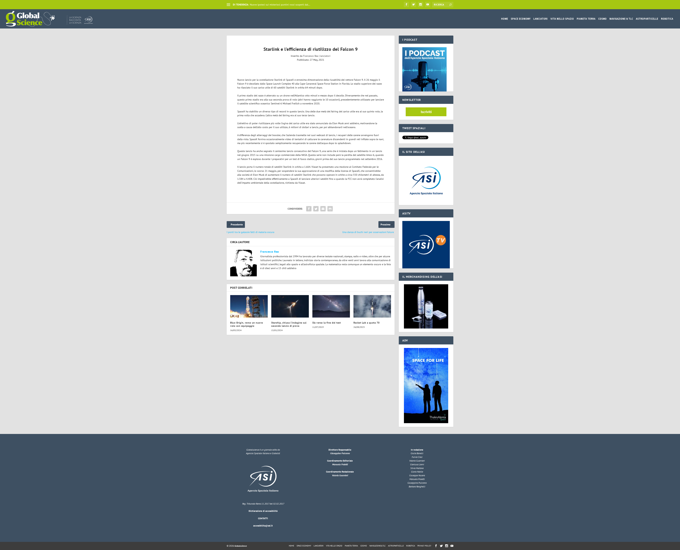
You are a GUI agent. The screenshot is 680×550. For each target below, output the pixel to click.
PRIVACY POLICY (424, 546)
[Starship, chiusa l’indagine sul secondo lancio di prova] (290, 306)
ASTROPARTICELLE (647, 18)
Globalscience (240, 546)
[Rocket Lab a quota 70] (372, 306)
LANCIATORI (540, 18)
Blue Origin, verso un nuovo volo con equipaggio (246, 324)
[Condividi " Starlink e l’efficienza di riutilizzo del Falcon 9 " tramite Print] (330, 208)
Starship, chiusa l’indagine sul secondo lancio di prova (289, 324)
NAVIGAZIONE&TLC (377, 546)
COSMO (602, 18)
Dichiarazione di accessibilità (263, 510)
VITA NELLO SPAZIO (562, 18)
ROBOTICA (667, 18)
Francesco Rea (310, 55)
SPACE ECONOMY (521, 18)
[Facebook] (406, 4)
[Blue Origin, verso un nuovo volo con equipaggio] (249, 306)
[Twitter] (413, 4)
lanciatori (325, 55)
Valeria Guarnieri (340, 475)
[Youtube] (427, 4)
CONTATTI (263, 518)
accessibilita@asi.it (263, 525)
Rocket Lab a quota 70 (366, 322)
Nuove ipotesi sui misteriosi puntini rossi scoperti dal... (280, 4)
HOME (504, 18)
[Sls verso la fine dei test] (331, 306)
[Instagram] (420, 4)
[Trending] (228, 4)
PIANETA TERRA (586, 18)
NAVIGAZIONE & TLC (621, 18)
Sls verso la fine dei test (326, 322)
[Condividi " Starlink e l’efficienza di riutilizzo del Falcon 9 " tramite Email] (323, 208)
